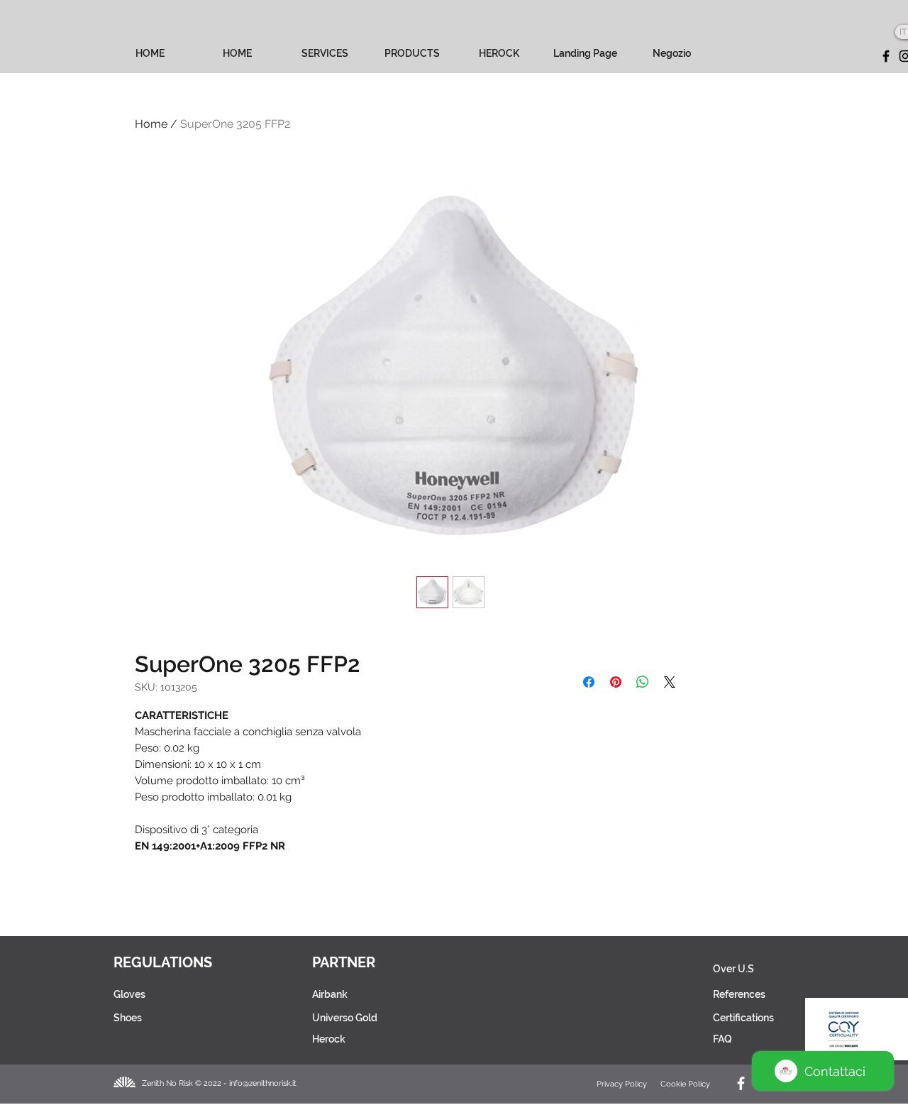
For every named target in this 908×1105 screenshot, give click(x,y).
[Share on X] (669, 682)
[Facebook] (886, 56)
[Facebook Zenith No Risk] (741, 1083)
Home (151, 124)
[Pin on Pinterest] (615, 682)
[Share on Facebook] (588, 682)
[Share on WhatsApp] (642, 682)
